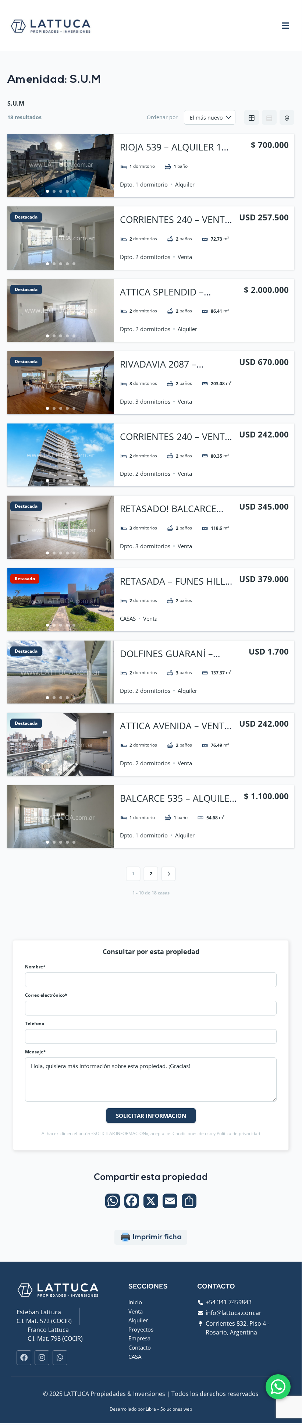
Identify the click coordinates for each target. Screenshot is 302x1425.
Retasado (25, 579)
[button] (285, 25)
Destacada (26, 217)
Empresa (139, 1338)
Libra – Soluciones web (169, 1409)
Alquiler (185, 184)
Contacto (139, 1347)
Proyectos (140, 1329)
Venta (185, 256)
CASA (134, 1356)
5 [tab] (73, 191)
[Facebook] (131, 1202)
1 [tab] (47, 191)
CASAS (128, 618)
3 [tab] (60, 191)
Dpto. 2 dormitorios (145, 256)
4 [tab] (67, 191)
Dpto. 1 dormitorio (144, 184)
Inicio (135, 1302)
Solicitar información (151, 1115)
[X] (150, 1202)
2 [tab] (54, 191)
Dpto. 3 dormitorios (145, 401)
